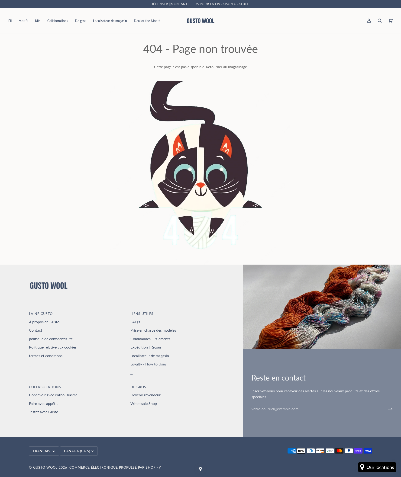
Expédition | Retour (146, 347)
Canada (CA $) (77, 451)
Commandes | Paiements (150, 338)
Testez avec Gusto (43, 412)
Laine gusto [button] (41, 314)
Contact (35, 330)
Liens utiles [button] (141, 314)
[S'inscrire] (386, 409)
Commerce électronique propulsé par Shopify (115, 467)
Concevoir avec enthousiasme (53, 395)
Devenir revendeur (145, 395)
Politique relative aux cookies (53, 347)
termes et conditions (45, 355)
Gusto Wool (45, 467)
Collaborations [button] (45, 387)
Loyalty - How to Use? (148, 364)
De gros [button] (138, 387)
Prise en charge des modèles (153, 330)
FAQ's (135, 322)
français (42, 451)
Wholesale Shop (143, 403)
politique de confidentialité (51, 338)
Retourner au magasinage (226, 66)
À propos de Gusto (44, 322)
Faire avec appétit (43, 403)
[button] (11, 20)
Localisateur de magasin (149, 355)
